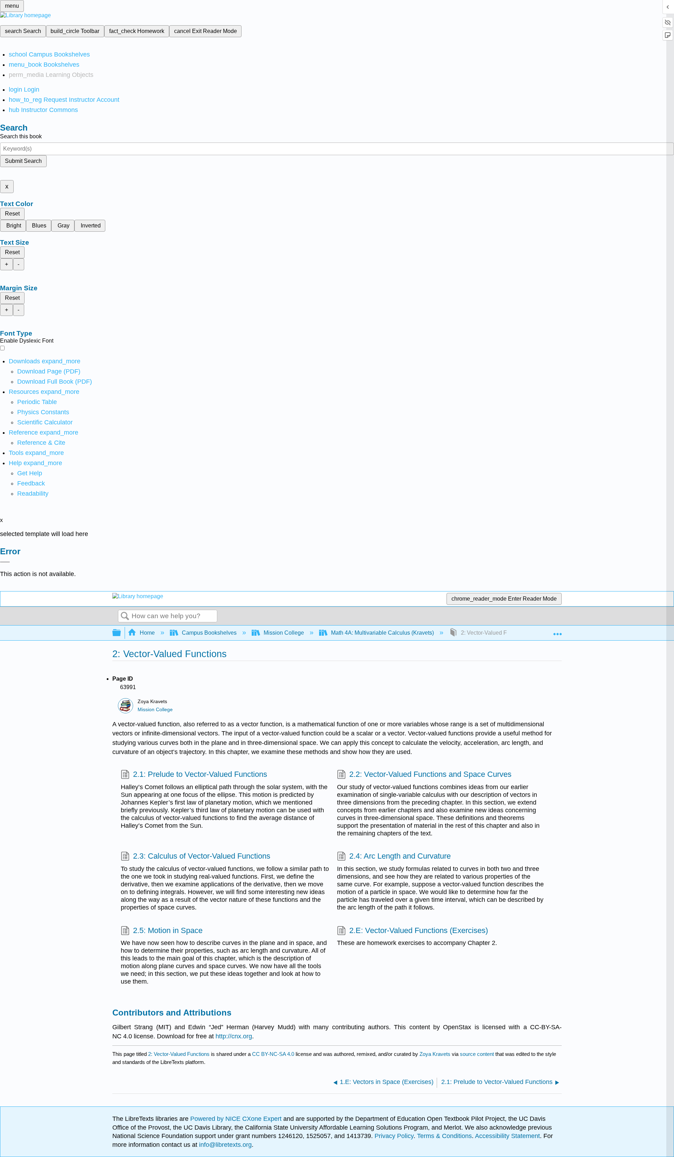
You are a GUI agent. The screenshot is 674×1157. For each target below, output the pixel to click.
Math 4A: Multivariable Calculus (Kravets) (382, 633)
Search (125, 616)
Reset (12, 214)
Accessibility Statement (507, 1135)
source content (477, 1054)
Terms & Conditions (444, 1135)
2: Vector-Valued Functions (179, 1054)
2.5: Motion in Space (168, 930)
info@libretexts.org (224, 1144)
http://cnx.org (234, 1036)
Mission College (283, 633)
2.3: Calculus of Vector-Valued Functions (201, 856)
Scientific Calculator (45, 422)
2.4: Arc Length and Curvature (400, 856)
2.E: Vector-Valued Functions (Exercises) (418, 930)
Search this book (21, 136)
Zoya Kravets (434, 1054)
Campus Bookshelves (209, 633)
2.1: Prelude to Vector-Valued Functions (200, 774)
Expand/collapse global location (557, 631)
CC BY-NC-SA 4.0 (273, 1054)
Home (147, 633)
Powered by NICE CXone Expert (236, 1118)
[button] (31, 483)
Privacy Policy (394, 1135)
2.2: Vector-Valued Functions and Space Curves (430, 774)
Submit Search (23, 161)
